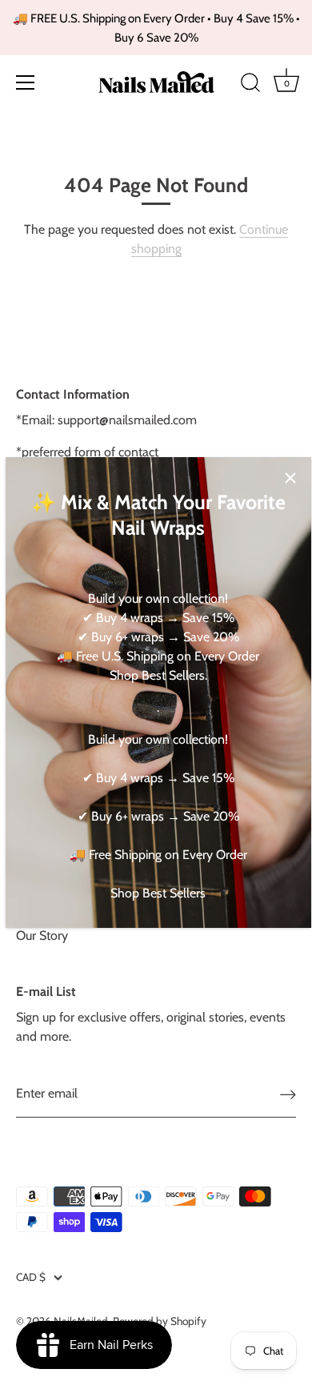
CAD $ (31, 1277)
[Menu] (25, 82)
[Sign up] (288, 1094)
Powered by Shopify (159, 1321)
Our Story (42, 935)
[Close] (290, 478)
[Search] (250, 84)
